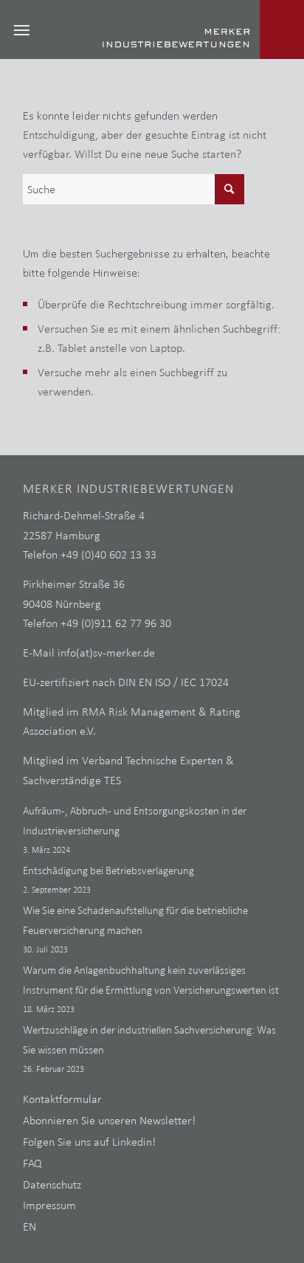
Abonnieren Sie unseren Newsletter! (109, 1120)
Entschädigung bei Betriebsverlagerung (108, 870)
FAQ (32, 1163)
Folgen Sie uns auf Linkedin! (89, 1141)
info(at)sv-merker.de (106, 652)
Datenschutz (52, 1184)
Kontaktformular (62, 1099)
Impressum (49, 1205)
